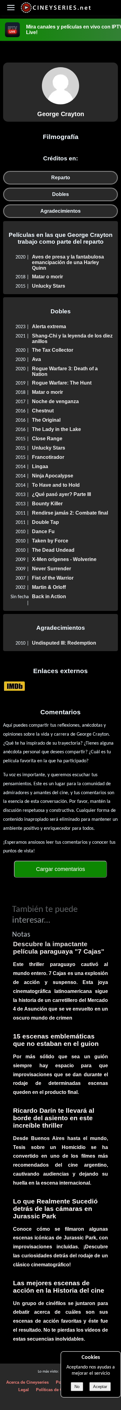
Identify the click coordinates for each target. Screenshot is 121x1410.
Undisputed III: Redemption (64, 643)
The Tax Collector (52, 350)
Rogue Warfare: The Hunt (62, 382)
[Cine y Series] (55, 12)
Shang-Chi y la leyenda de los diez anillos (72, 338)
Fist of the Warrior (53, 578)
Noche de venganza (55, 401)
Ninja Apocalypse (52, 475)
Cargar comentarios (60, 869)
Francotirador (48, 457)
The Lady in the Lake (56, 429)
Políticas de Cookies (55, 1389)
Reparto (60, 177)
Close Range (47, 438)
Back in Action (49, 596)
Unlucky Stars (48, 286)
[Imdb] (14, 685)
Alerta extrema (49, 326)
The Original (46, 420)
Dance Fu (43, 531)
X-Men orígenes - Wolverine (64, 559)
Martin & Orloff (49, 587)
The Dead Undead (53, 550)
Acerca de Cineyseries (27, 1382)
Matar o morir (47, 276)
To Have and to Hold (56, 485)
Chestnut (43, 410)
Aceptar (100, 1386)
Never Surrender (51, 568)
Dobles (60, 194)
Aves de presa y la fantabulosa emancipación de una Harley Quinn (68, 262)
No (76, 1386)
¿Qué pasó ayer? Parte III (61, 494)
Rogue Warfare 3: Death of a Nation (65, 371)
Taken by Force (50, 540)
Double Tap (45, 522)
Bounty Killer (47, 503)
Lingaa (40, 466)
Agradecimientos (60, 211)
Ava (36, 359)
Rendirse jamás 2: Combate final (70, 513)
